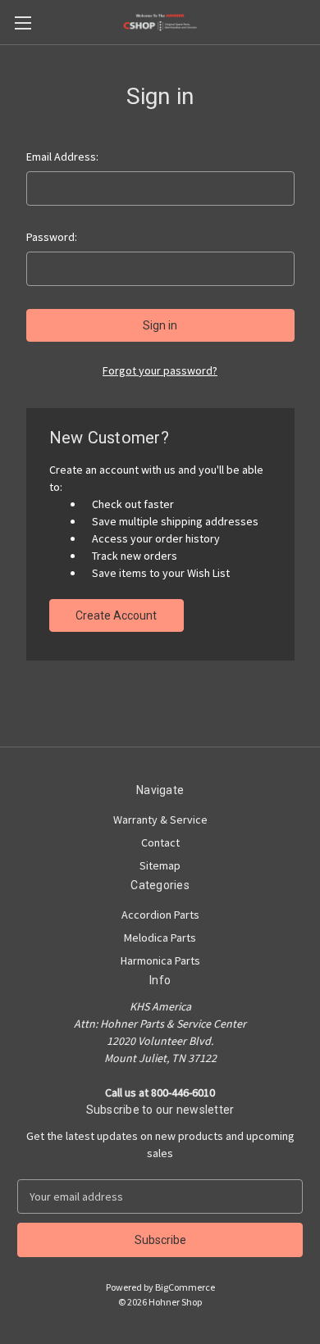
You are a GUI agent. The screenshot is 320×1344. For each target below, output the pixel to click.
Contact (160, 842)
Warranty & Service (160, 819)
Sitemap (160, 865)
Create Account (116, 615)
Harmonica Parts (160, 960)
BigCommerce (185, 1287)
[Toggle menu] (22, 22)
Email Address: (62, 156)
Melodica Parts (160, 937)
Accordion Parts (160, 914)
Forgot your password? (160, 370)
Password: (51, 236)
